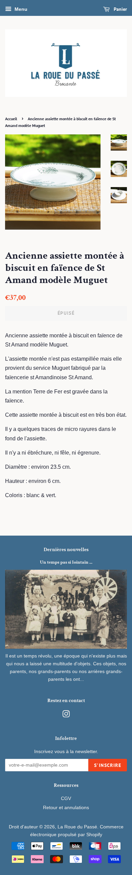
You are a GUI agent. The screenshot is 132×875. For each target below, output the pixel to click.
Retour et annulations (66, 807)
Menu (20, 9)
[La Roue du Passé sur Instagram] (66, 715)
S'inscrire (107, 765)
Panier (119, 9)
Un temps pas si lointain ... (66, 562)
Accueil (11, 118)
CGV (66, 798)
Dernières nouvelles (66, 549)
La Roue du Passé (77, 826)
